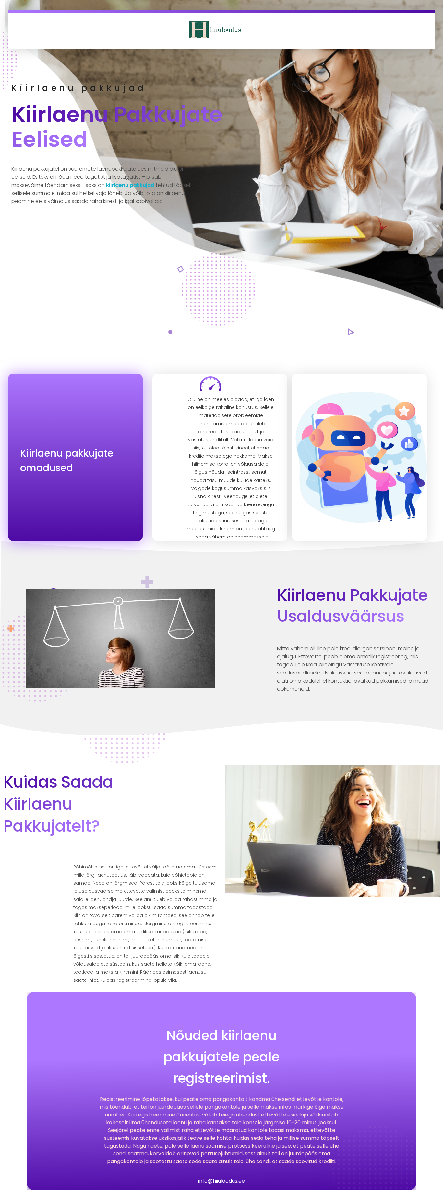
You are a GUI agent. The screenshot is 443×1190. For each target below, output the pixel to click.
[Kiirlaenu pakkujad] (214, 29)
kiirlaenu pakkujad (130, 185)
